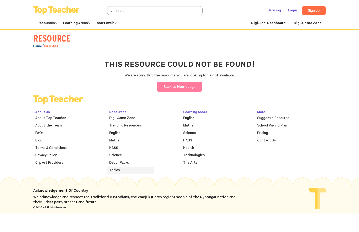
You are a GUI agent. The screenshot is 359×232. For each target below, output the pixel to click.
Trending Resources (125, 125)
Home (37, 46)
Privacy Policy (46, 155)
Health (188, 148)
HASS (113, 148)
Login (292, 10)
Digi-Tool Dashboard (268, 23)
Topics (114, 170)
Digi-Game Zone (308, 23)
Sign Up (314, 10)
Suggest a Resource (273, 118)
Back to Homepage (179, 86)
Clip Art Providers (49, 162)
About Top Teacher (50, 118)
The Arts (190, 162)
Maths (114, 140)
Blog (38, 140)
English (114, 133)
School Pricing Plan (272, 125)
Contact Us (266, 140)
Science (115, 155)
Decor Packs (119, 162)
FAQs (39, 133)
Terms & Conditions (50, 148)
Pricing (275, 10)
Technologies (194, 155)
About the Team (48, 125)
